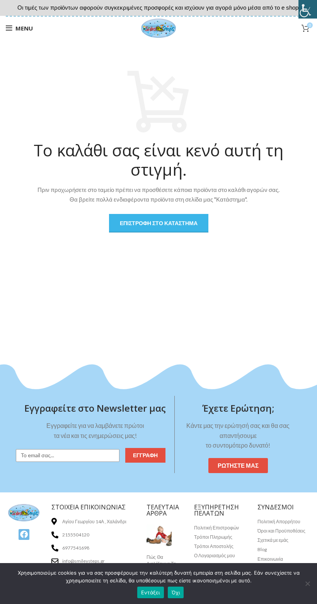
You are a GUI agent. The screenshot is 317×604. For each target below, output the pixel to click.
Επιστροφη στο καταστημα (159, 223)
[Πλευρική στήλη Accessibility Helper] (307, 9)
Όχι (176, 592)
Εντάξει (150, 592)
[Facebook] (24, 534)
